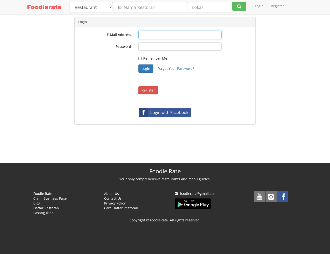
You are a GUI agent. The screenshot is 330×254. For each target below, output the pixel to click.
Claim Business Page (50, 198)
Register (277, 6)
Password (123, 46)
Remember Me (155, 58)
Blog (36, 203)
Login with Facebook (169, 112)
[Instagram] (271, 196)
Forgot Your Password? (176, 68)
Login (259, 6)
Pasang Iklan (43, 213)
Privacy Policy (115, 203)
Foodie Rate (42, 193)
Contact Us (113, 198)
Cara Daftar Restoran (121, 208)
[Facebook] (282, 196)
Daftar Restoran (46, 208)
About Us (111, 193)
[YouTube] (259, 196)
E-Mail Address (119, 34)
